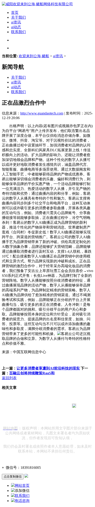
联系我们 (18, 32)
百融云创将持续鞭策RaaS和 (32, 373)
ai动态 (16, 27)
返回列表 (9, 378)
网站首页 (22, 485)
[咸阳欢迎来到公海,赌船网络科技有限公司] (37, 4)
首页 (14, 12)
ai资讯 (16, 22)
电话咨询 (22, 501)
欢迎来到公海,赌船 (34, 56)
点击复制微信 (13, 476)
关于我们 (18, 17)
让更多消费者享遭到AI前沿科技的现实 (48, 368)
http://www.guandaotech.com (41, 113)
